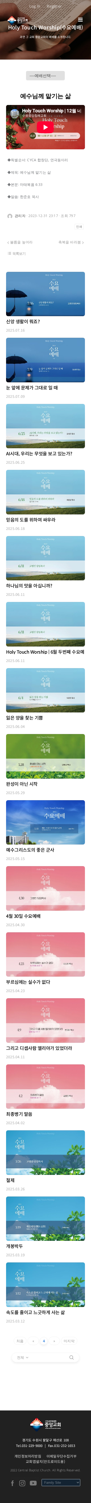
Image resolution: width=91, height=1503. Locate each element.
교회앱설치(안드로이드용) (45, 1461)
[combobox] (23, 1357)
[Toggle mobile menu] (80, 19)
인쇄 (79, 226)
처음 (20, 1340)
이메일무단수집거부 (62, 1456)
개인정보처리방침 (27, 1456)
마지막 (69, 1340)
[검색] (71, 1357)
